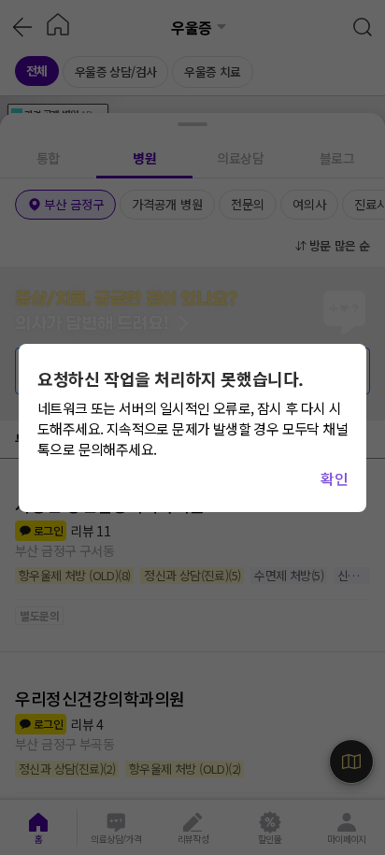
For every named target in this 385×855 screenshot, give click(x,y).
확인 (334, 478)
